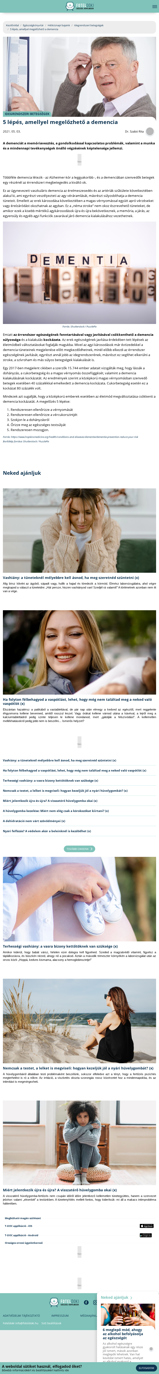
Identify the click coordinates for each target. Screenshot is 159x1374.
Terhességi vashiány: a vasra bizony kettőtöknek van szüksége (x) (50, 780)
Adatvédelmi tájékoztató (21, 1315)
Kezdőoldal (12, 25)
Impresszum (60, 1315)
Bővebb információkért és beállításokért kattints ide (35, 1370)
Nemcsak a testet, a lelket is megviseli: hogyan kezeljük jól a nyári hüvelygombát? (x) (65, 791)
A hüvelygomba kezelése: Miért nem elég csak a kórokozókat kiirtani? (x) (56, 811)
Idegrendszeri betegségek (89, 25)
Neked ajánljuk (115, 1297)
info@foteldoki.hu (26, 1323)
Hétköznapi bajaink (59, 25)
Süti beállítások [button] (51, 1323)
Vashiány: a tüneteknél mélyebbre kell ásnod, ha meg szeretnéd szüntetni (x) (71, 577)
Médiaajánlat (90, 1315)
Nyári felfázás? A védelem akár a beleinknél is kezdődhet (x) (47, 831)
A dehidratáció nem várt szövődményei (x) (34, 821)
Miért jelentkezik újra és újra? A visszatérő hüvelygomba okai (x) (50, 801)
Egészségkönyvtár (33, 25)
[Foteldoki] (64, 1302)
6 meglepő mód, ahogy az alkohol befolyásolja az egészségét (123, 1333)
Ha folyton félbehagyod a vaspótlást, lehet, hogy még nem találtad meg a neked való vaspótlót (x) (77, 701)
